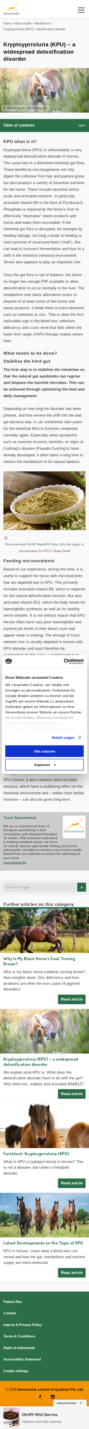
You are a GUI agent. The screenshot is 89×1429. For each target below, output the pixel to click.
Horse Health (22, 23)
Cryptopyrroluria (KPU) (18, 29)
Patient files (12, 1302)
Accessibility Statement (22, 1359)
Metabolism (42, 23)
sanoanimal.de (14, 862)
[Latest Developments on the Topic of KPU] (44, 1215)
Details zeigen (63, 737)
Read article (72, 999)
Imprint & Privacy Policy (22, 1325)
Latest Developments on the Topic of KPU (43, 1243)
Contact (9, 1313)
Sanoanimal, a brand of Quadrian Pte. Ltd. (50, 1389)
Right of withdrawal (19, 1348)
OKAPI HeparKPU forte (43, 544)
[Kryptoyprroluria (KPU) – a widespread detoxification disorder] (44, 1031)
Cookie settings (15, 1371)
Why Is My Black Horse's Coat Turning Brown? (39, 961)
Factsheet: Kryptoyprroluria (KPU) (36, 1153)
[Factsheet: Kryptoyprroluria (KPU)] (44, 1126)
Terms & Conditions (19, 1336)
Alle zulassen (44, 751)
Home (7, 23)
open (82, 125)
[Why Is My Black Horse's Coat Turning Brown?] (44, 931)
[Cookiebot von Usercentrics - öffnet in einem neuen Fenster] (64, 661)
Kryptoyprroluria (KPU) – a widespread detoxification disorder (40, 1061)
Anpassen (42, 764)
